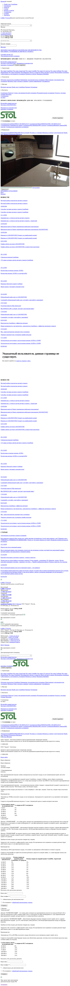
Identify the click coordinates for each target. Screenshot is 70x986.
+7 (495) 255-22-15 (6, 598)
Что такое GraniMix (31, 71)
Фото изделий (25, 132)
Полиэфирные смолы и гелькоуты (30, 72)
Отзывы (6, 13)
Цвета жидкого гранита (47, 72)
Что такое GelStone (55, 71)
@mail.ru (6, 34)
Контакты (7, 15)
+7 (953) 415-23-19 (6, 601)
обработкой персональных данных (22, 902)
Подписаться (4, 189)
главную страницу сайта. (23, 361)
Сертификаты (46, 81)
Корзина (3, 1)
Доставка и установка (35, 132)
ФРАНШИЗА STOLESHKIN (9, 191)
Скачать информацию (35, 81)
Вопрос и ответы (9, 10)
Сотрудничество (58, 132)
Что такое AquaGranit (19, 71)
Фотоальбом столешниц (62, 72)
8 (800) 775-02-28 (6, 18)
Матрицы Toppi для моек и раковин (18, 81)
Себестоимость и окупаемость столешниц (13, 74)
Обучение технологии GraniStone (10, 80)
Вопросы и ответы (30, 74)
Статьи (6, 9)
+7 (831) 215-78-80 (6, 594)
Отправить (4, 905)
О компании (7, 12)
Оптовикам (7, 6)
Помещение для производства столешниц (32, 80)
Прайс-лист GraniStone (10, 4)
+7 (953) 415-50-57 (6, 33)
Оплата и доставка (60, 93)
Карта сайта (4, 757)
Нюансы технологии (10, 134)
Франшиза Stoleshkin (43, 74)
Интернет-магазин (6, 87)
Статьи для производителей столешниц (25, 93)
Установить (4, 984)
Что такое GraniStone (7, 71)
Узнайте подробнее (20, 65)
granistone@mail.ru (6, 604)
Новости (6, 7)
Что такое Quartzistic (14, 72)
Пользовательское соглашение (46, 93)
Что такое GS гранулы (43, 71)
